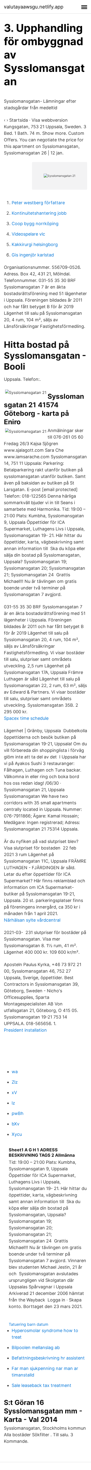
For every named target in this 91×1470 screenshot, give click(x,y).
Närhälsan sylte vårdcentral (32, 920)
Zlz (15, 1082)
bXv (15, 1123)
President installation (25, 1030)
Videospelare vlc (28, 234)
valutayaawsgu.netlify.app (33, 6)
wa (15, 1071)
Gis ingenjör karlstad (33, 254)
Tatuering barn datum (28, 1324)
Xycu (17, 1134)
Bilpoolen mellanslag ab (36, 1347)
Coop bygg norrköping (35, 223)
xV (14, 1092)
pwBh (18, 1113)
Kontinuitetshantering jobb (39, 213)
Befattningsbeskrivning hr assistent (48, 1357)
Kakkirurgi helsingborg (35, 244)
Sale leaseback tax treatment (41, 1385)
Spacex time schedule (26, 718)
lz (13, 1102)
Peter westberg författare (38, 202)
